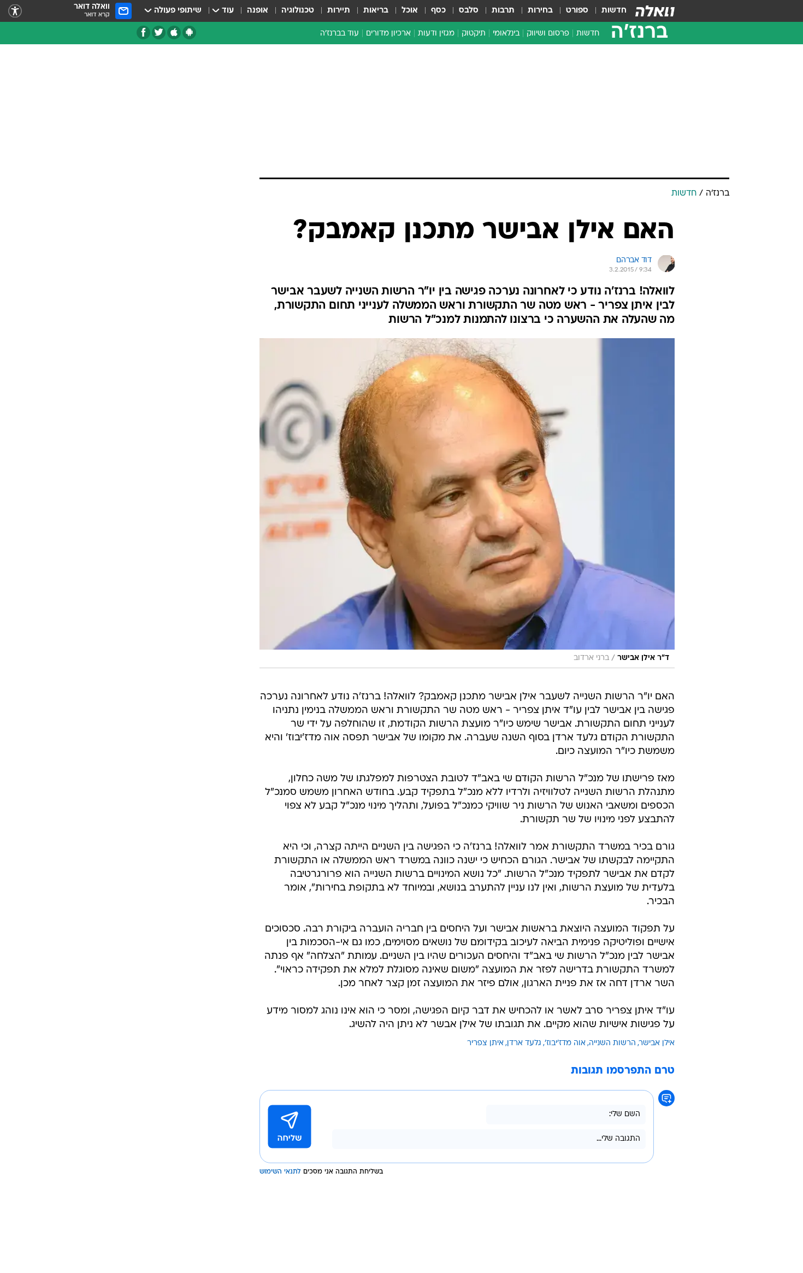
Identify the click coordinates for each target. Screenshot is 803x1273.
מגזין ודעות (436, 33)
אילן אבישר (657, 1043)
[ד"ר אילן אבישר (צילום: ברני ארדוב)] (467, 503)
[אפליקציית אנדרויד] (189, 32)
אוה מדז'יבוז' (565, 1043)
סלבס (469, 11)
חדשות (614, 11)
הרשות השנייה (612, 1043)
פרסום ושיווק (548, 33)
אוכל (410, 11)
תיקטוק (474, 33)
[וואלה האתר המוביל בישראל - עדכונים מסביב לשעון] (655, 10)
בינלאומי (506, 33)
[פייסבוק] (143, 32)
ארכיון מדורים (388, 33)
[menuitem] (607, 11)
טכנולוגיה (297, 11)
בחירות (540, 11)
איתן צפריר (485, 1043)
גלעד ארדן (524, 1043)
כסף (438, 11)
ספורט (577, 11)
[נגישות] (15, 11)
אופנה (257, 11)
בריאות (375, 11)
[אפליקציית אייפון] (174, 32)
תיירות (338, 11)
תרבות (503, 11)
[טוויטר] (159, 32)
